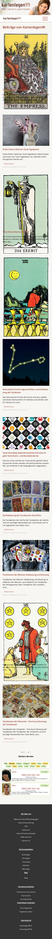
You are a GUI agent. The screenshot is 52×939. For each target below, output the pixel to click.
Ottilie (32, 766)
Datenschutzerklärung (26, 823)
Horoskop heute (26, 899)
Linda (26, 766)
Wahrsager (26, 869)
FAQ (26, 826)
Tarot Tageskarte (26, 908)
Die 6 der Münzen (10, 659)
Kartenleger (26, 855)
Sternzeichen (26, 896)
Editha (34, 763)
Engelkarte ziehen (26, 912)
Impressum (26, 830)
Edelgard (26, 763)
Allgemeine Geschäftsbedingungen (26, 819)
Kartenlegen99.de (26, 929)
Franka (45, 763)
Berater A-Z (26, 841)
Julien (20, 766)
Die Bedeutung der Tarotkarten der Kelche (22, 515)
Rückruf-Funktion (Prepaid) (26, 833)
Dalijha (19, 763)
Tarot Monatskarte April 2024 (16, 231)
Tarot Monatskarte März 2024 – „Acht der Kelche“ (25, 314)
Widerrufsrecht (26, 837)
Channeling (26, 862)
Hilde (14, 766)
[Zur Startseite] (26, 7)
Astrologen (26, 858)
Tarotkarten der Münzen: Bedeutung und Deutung (26, 574)
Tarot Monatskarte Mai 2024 (15, 89)
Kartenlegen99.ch (26, 926)
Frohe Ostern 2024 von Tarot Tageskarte (21, 149)
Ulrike (44, 766)
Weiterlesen (9, 104)
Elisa (39, 763)
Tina (38, 766)
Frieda (8, 766)
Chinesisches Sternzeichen (26, 892)
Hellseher (26, 865)
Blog (26, 878)
